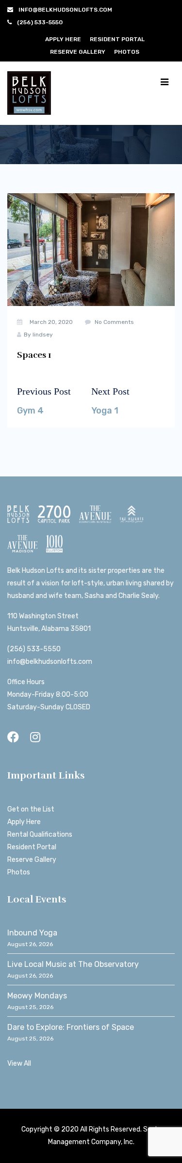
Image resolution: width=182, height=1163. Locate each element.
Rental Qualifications (39, 834)
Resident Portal (117, 39)
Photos (126, 51)
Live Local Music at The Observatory (73, 964)
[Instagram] (35, 737)
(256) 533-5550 (34, 649)
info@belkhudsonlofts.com (49, 662)
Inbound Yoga (32, 932)
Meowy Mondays (37, 995)
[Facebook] (13, 737)
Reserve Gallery (77, 51)
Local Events (36, 899)
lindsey (43, 334)
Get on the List (30, 809)
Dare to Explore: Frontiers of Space (70, 1027)
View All (19, 1063)
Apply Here (63, 39)
